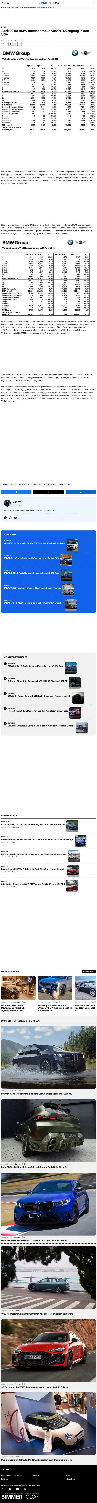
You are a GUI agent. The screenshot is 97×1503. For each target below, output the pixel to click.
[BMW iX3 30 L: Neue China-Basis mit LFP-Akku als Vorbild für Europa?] (82, 727)
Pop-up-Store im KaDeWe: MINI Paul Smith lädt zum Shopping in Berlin (36, 1460)
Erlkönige (4, 1479)
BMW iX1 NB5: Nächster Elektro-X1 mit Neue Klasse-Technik (32, 588)
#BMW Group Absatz (9, 485)
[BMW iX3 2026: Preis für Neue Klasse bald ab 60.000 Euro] (66, 575)
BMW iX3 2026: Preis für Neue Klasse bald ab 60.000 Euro (31, 573)
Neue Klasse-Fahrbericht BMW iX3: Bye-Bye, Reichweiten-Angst (34, 543)
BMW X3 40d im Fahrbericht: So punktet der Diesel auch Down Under (34, 854)
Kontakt (36, 1475)
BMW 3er (7, 600)
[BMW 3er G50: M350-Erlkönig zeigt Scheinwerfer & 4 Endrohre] (71, 605)
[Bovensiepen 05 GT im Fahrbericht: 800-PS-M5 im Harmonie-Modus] (73, 871)
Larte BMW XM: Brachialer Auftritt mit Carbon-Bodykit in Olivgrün (34, 1167)
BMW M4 (4, 837)
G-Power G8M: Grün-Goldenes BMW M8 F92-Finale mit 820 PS (37, 681)
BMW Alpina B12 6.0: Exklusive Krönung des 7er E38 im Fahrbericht (33, 824)
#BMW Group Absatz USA (47, 485)
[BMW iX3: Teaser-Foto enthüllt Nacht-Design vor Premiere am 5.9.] (78, 698)
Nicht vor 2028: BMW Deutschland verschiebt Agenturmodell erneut (13, 1008)
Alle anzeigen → (89, 971)
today (49, 3)
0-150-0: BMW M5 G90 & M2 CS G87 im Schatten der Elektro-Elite (34, 1240)
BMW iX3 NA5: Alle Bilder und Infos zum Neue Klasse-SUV (31, 558)
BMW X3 (4, 851)
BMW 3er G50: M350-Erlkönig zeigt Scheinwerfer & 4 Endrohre (34, 603)
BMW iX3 (7, 541)
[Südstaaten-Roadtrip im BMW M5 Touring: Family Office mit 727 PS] (72, 886)
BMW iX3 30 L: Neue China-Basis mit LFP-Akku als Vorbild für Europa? (41, 726)
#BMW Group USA (65, 485)
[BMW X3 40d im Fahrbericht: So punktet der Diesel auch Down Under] (74, 856)
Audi (3, 375)
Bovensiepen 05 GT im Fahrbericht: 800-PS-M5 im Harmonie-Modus (33, 869)
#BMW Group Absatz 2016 (27, 485)
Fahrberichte (70, 1479)
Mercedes (77, 321)
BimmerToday (5, 7)
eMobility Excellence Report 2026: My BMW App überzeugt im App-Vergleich (55, 1008)
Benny (15, 40)
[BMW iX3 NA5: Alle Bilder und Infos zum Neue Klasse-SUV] (66, 560)
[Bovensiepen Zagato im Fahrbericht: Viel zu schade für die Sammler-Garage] (80, 841)
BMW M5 (4, 866)
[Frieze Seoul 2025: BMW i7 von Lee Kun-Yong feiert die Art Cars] (75, 713)
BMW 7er (11, 708)
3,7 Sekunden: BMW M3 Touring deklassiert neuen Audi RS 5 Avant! (35, 1387)
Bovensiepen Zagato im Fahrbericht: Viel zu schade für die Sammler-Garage (37, 839)
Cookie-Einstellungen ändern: (11, 1485)
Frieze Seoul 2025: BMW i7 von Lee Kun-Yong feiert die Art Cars (38, 711)
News (13, 7)
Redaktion (15, 827)
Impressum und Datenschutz (12, 1475)
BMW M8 (11, 678)
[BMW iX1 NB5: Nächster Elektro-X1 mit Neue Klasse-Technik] (68, 590)
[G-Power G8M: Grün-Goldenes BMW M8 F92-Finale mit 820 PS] (75, 683)
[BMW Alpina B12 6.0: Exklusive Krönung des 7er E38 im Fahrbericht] (72, 826)
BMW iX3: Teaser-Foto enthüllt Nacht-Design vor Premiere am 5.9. (39, 696)
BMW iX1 (7, 585)
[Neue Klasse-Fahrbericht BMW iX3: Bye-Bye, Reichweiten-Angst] (72, 545)
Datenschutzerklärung (31, 1485)
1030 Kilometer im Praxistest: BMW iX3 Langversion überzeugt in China (37, 1314)
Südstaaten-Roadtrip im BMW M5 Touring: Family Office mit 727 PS (33, 884)
